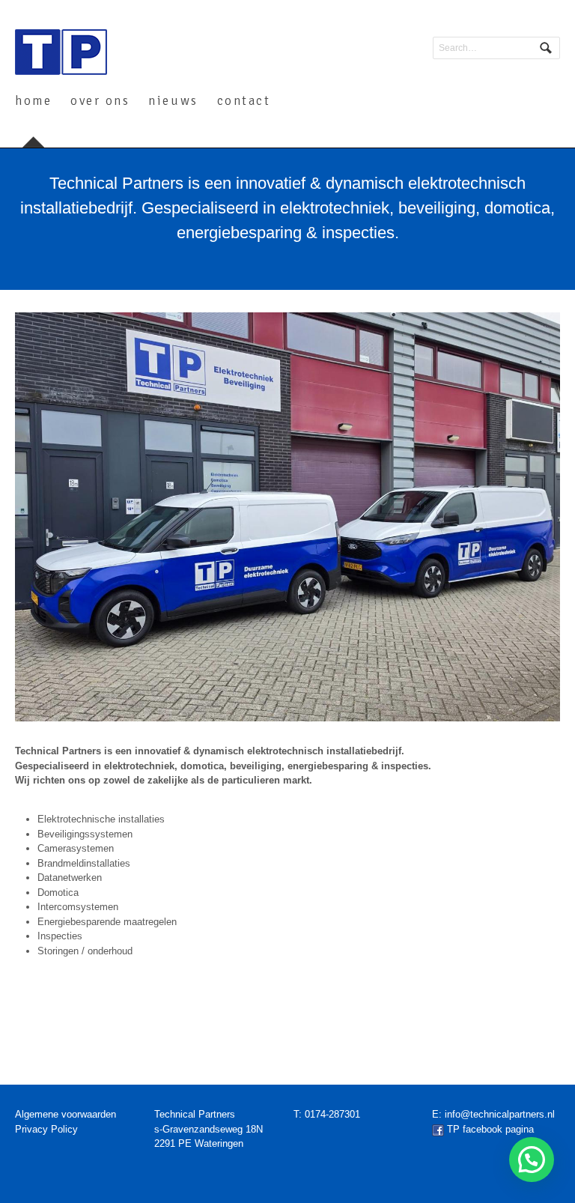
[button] (531, 1159)
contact (244, 101)
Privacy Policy (46, 1129)
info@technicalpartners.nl (500, 1114)
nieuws (173, 101)
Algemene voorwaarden (65, 1114)
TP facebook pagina (490, 1129)
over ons (100, 101)
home (33, 101)
